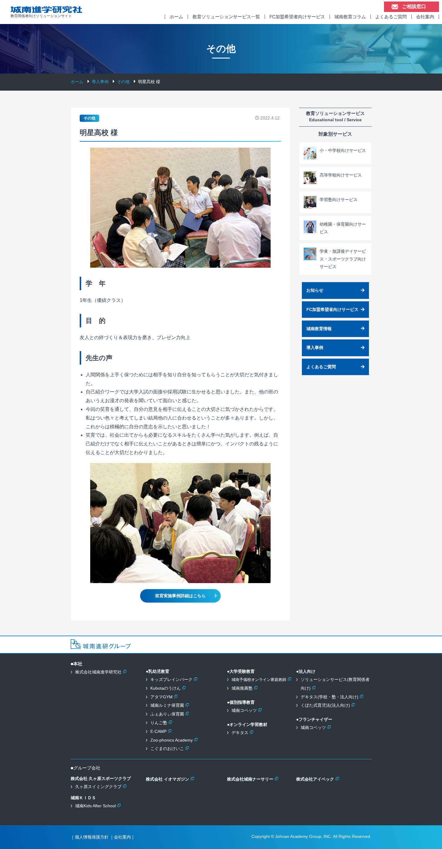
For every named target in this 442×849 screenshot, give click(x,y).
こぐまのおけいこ (167, 748)
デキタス (240, 732)
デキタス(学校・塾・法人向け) (329, 696)
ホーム (176, 16)
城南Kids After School (95, 805)
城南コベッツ (244, 710)
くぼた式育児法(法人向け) (325, 705)
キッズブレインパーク (171, 679)
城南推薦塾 (242, 688)
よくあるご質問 (391, 16)
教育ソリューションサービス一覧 (226, 16)
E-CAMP (158, 731)
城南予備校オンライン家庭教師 (259, 679)
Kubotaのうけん (165, 688)
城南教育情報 (319, 328)
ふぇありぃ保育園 (167, 714)
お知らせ (314, 290)
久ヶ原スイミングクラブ (98, 786)
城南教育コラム (350, 16)
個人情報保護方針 (92, 837)
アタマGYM (161, 696)
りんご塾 (158, 722)
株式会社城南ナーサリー (250, 779)
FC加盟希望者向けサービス (297, 16)
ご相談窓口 (414, 6)
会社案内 (425, 16)
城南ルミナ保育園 (167, 705)
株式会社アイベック (315, 779)
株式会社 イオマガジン (167, 779)
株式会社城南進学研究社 (98, 672)
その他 (89, 118)
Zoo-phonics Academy (171, 740)
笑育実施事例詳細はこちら (180, 595)
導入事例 (314, 347)
